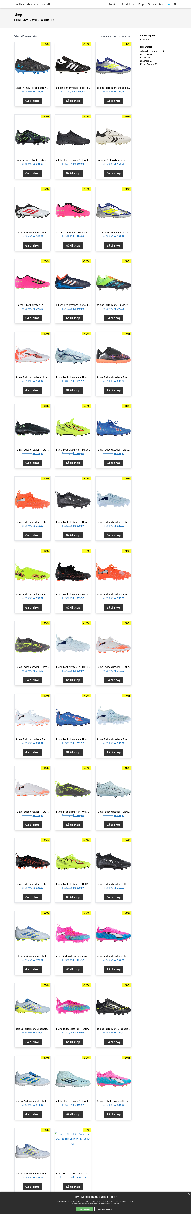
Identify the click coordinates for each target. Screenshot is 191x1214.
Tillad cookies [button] (84, 1209)
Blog (141, 4)
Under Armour (147, 64)
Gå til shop (32, 101)
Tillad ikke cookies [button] (104, 1209)
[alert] (95, 1203)
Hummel (144, 54)
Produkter (128, 4)
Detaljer (116, 1204)
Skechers (144, 60)
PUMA (143, 57)
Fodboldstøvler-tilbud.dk (32, 4)
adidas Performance (150, 51)
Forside (113, 4)
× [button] (189, 1194)
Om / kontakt (156, 4)
